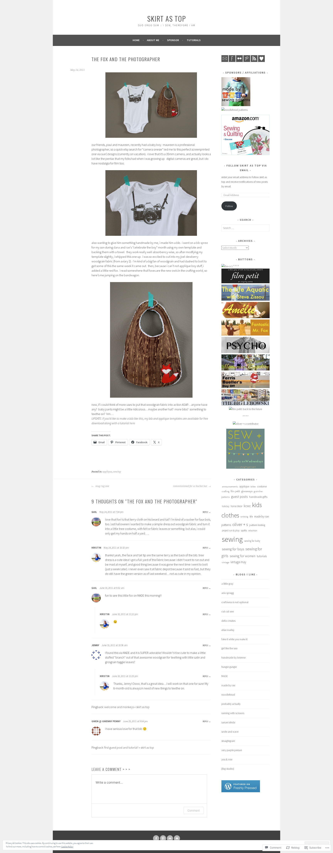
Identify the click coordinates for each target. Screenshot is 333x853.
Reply (205, 512)
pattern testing (257, 525)
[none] (163, 838)
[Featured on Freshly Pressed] (240, 791)
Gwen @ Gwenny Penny (106, 721)
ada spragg (227, 593)
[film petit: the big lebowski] (245, 404)
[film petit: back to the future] (245, 409)
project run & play (231, 530)
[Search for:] (245, 228)
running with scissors (232, 713)
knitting (244, 516)
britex (253, 486)
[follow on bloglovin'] (261, 61)
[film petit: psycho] (245, 352)
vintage (225, 562)
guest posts (239, 497)
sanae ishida (228, 722)
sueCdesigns (109, 154)
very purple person (231, 750)
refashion (252, 530)
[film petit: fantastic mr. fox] (245, 334)
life (251, 516)
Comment (194, 810)
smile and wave (229, 731)
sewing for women (242, 556)
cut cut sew (227, 611)
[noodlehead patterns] (234, 110)
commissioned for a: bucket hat (190, 486)
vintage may (238, 562)
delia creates (228, 620)
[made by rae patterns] (235, 105)
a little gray (227, 583)
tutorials (194, 40)
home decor (236, 506)
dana (117, 247)
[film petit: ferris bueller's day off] (245, 387)
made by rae (228, 685)
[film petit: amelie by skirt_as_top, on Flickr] (245, 317)
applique (107, 471)
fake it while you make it (234, 639)
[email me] (224, 61)
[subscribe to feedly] (254, 61)
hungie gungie (229, 667)
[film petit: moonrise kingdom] (245, 369)
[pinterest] (246, 61)
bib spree (202, 243)
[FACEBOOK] (156, 838)
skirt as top (166, 18)
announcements (230, 486)
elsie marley (227, 630)
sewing (117, 471)
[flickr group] (239, 61)
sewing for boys (233, 549)
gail (94, 588)
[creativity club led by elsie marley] (227, 266)
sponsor (173, 40)
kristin (96, 547)
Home (136, 40)
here (132, 423)
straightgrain (228, 741)
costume (262, 486)
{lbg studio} (227, 768)
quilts (244, 530)
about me (153, 40)
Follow (229, 206)
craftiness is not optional (234, 602)
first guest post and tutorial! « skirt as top (129, 747)
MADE (224, 676)
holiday (225, 506)
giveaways (246, 491)
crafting (225, 491)
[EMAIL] (177, 838)
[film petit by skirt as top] (245, 282)
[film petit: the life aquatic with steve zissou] (245, 299)
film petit (235, 491)
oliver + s (240, 524)
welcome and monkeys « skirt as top (127, 707)
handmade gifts (258, 497)
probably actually (230, 704)
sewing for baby (252, 541)
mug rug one (102, 486)
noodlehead (228, 694)
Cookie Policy (67, 846)
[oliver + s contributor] (245, 423)
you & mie (226, 759)
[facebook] (232, 61)
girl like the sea (229, 648)
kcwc (247, 506)
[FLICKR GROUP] (170, 838)
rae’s (129, 247)
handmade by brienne (233, 657)
